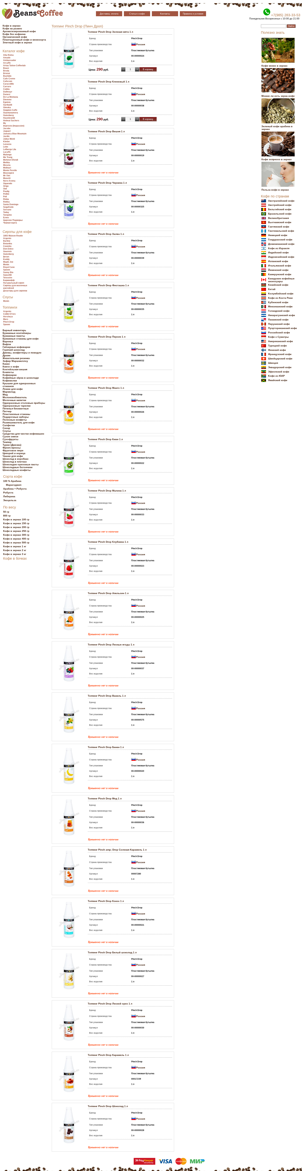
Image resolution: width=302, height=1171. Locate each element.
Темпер (7, 442)
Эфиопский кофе (278, 371)
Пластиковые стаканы (16, 414)
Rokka (6, 202)
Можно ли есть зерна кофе (278, 96)
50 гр (6, 511)
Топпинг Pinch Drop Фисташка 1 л (108, 285)
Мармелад (9, 391)
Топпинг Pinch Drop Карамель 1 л (108, 1055)
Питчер (7, 411)
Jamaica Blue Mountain (14, 133)
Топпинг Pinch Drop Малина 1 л (107, 490)
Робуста (8, 492)
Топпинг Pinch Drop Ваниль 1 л (107, 695)
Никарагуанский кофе (281, 315)
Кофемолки (10, 380)
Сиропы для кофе (17, 232)
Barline (6, 241)
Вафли (7, 344)
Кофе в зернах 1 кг (14, 546)
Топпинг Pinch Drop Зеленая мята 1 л (110, 31)
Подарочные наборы (16, 416)
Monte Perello (10, 170)
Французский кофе (280, 354)
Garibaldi (7, 105)
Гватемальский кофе (281, 230)
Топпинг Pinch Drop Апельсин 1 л (108, 593)
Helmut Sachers (11, 120)
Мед (5, 394)
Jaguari (7, 131)
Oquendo (7, 183)
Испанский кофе (278, 261)
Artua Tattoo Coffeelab (14, 65)
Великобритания (278, 218)
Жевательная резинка (16, 358)
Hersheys (8, 316)
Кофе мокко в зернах (274, 65)
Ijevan (6, 256)
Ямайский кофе (277, 380)
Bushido (7, 76)
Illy (4, 123)
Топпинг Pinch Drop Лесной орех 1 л (110, 1003)
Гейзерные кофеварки (16, 347)
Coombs (7, 246)
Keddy (6, 259)
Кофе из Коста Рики (280, 298)
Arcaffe (7, 63)
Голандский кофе (279, 310)
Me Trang (7, 157)
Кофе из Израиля (278, 248)
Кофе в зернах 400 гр (16, 538)
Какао (6, 363)
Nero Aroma (9, 181)
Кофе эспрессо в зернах (276, 159)
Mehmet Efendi (10, 160)
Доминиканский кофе (281, 244)
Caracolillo (8, 84)
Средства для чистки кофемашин (23, 433)
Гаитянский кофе (278, 226)
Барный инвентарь (14, 330)
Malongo (7, 154)
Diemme (7, 99)
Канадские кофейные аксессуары (281, 280)
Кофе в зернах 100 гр (16, 519)
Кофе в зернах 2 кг (14, 550)
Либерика (9, 496)
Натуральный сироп (13, 283)
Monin (6, 264)
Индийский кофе (278, 252)
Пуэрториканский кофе (282, 328)
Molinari (7, 168)
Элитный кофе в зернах (17, 42)
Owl (5, 188)
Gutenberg (8, 115)
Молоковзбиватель (15, 397)
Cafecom (7, 81)
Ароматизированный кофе (19, 31)
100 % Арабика (12, 481)
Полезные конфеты (15, 419)
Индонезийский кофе (281, 256)
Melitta (6, 162)
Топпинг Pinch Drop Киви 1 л (105, 439)
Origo (6, 186)
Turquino (7, 215)
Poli (5, 196)
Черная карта (10, 223)
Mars (5, 319)
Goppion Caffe (10, 110)
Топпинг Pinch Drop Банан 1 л (106, 747)
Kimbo (6, 141)
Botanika (7, 243)
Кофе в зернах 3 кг (14, 554)
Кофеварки (10, 375)
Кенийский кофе (278, 284)
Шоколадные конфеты (17, 470)
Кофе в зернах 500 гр (16, 542)
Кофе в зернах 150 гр (16, 523)
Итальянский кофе (279, 265)
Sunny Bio (8, 272)
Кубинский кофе (278, 302)
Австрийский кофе (280, 205)
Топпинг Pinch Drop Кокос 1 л (106, 901)
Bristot (6, 73)
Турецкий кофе (277, 345)
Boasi (6, 68)
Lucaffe (7, 152)
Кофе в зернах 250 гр (16, 531)
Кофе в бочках (15, 558)
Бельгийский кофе (279, 209)
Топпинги (10, 307)
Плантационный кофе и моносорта (24, 39)
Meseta (6, 165)
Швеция (273, 363)
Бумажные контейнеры (17, 333)
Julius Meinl (9, 139)
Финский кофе (277, 350)
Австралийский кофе (281, 200)
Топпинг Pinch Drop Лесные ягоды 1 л (111, 644)
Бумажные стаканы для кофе (21, 338)
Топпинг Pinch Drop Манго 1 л (106, 387)
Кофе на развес (12, 28)
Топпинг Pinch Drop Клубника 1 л (108, 541)
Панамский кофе (278, 319)
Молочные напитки (14, 400)
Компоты (8, 372)
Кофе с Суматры (278, 336)
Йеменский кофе (278, 270)
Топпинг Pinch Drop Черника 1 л (107, 182)
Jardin (6, 136)
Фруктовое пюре (13, 450)
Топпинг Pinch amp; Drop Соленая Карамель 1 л (117, 849)
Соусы (8, 297)
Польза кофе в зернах (275, 189)
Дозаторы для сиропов (15, 291)
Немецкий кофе (277, 235)
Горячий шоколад (14, 349)
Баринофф (9, 280)
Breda (6, 71)
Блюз (6, 217)
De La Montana (10, 97)
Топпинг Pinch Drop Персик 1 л (106, 336)
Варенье (8, 341)
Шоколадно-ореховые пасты (21, 464)
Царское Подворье (13, 220)
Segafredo (8, 207)
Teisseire (7, 277)
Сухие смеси (10, 436)
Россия (140, 44)
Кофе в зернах (12, 25)
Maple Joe (8, 262)
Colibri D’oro (9, 314)
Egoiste (7, 102)
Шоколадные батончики (18, 467)
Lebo (5, 147)
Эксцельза (9, 500)
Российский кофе (279, 332)
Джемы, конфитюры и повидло (22, 352)
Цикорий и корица (14, 453)
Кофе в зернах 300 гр (16, 534)
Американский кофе (280, 341)
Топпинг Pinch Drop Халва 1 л (106, 234)
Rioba (6, 199)
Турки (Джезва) (12, 444)
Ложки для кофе (13, 389)
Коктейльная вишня (15, 369)
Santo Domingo (10, 204)
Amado (6, 57)
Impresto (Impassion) (13, 126)
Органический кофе (15, 36)
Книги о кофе (11, 366)
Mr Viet (6, 175)
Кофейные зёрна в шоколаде (21, 377)
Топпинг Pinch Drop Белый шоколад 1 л (112, 952)
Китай (271, 289)
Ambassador (9, 60)
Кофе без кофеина (14, 34)
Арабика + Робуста (15, 488)
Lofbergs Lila (9, 149)
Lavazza (7, 144)
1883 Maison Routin (13, 235)
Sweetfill (7, 275)
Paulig (6, 191)
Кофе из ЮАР (276, 375)
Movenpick (8, 173)
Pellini (6, 194)
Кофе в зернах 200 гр (16, 527)
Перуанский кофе (279, 324)
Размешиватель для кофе (19, 422)
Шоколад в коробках (15, 458)
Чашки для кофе (13, 456)
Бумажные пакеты (14, 335)
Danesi (6, 94)
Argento (7, 238)
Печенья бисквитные (16, 408)
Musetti (6, 178)
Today (6, 212)
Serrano (7, 209)
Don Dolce (8, 249)
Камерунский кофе (279, 274)
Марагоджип (13, 484)
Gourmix (7, 251)
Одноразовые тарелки (17, 405)
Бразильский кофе (280, 213)
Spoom (6, 270)
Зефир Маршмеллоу (15, 361)
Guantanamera (10, 112)
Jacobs (6, 128)
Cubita (6, 89)
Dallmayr (7, 92)
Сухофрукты (10, 439)
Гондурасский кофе (280, 239)
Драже (6, 355)
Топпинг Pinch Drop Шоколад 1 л (108, 1106)
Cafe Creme (9, 78)
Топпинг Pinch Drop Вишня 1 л (106, 131)
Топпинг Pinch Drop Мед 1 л (105, 798)
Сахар (6, 428)
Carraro (7, 86)
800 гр (7, 515)
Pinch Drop (8, 322)
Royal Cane (9, 267)
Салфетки (9, 425)
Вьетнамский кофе (279, 222)
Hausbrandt (9, 118)
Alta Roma (8, 55)
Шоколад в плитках (15, 461)
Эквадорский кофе (280, 367)
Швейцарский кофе (280, 358)
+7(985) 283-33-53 (285, 15)
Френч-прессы (12, 447)
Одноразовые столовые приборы (24, 403)
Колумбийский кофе (280, 293)
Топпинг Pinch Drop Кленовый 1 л (108, 81)
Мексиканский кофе (280, 306)
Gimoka (7, 107)
